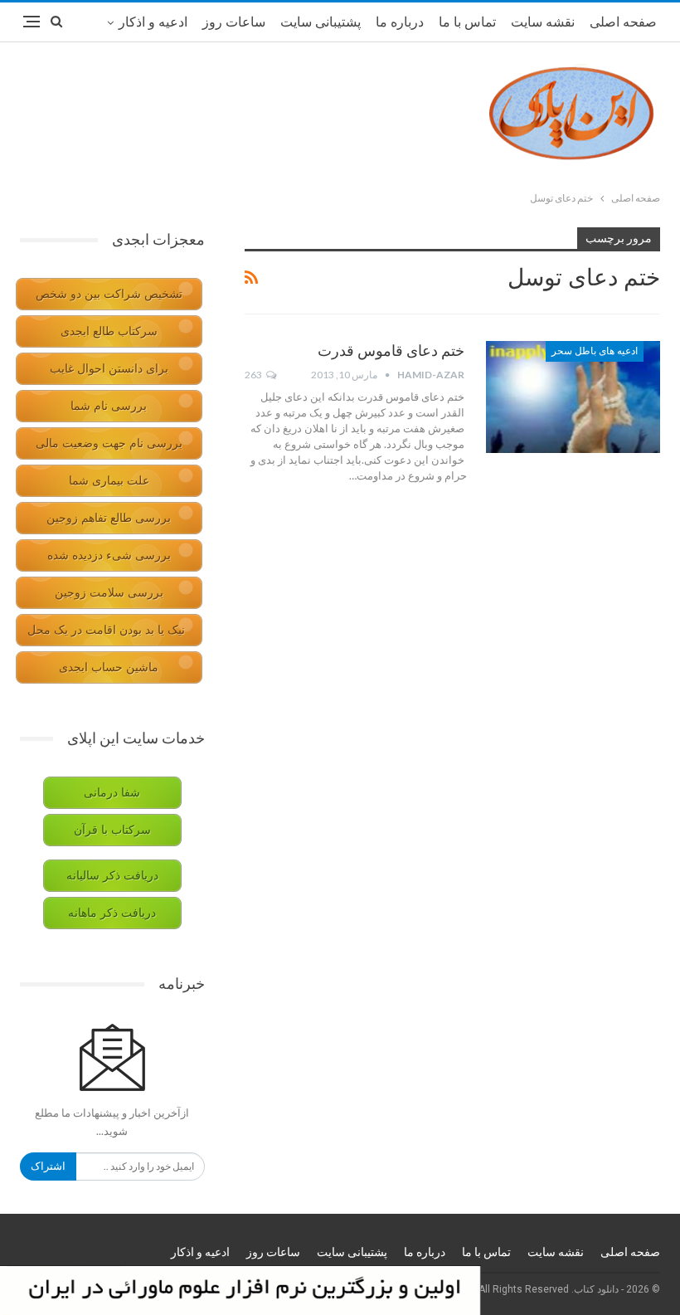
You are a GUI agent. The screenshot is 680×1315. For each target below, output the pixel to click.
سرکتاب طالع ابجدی (109, 331)
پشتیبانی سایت (320, 22)
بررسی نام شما (108, 406)
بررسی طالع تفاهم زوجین (108, 518)
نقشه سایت (543, 22)
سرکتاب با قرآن (112, 830)
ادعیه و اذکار (153, 22)
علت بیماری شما (109, 481)
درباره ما (400, 22)
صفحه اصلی (623, 22)
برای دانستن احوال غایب (109, 369)
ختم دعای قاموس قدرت (391, 350)
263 (254, 374)
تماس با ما (467, 22)
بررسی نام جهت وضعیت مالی (109, 443)
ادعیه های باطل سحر (594, 351)
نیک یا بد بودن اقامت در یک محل (106, 630)
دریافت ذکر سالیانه (112, 875)
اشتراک (48, 1166)
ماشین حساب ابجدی (108, 667)
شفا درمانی (112, 793)
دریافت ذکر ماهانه (112, 913)
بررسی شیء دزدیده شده (109, 555)
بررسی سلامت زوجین (109, 593)
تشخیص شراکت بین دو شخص (109, 294)
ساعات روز (233, 22)
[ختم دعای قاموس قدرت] (573, 396)
